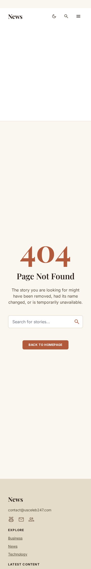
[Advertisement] (45, 72)
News (15, 16)
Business (15, 538)
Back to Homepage (45, 345)
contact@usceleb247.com (29, 510)
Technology (17, 554)
